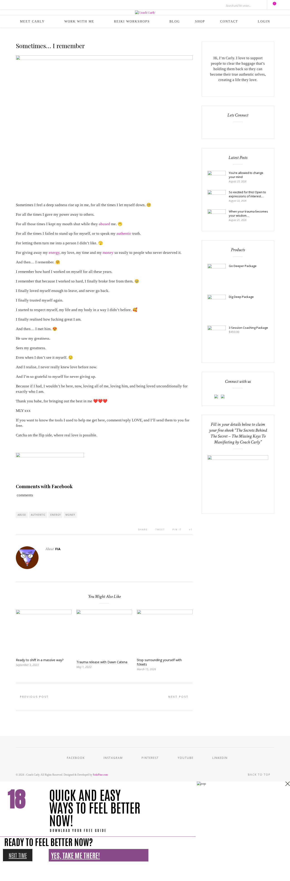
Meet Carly (32, 21)
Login (264, 21)
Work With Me (79, 21)
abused (104, 224)
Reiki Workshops (132, 21)
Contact (229, 21)
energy (54, 252)
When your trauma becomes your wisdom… (248, 213)
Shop (200, 21)
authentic (123, 233)
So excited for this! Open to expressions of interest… (247, 194)
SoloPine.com (100, 774)
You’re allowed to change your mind (246, 175)
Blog (174, 21)
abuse (22, 514)
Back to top (260, 775)
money (108, 252)
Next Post (179, 697)
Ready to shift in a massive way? (39, 660)
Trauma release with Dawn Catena (101, 662)
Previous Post (34, 697)
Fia (58, 549)
